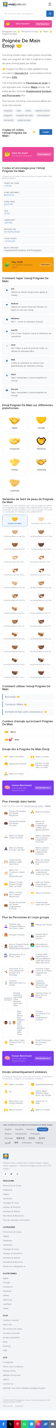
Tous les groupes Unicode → (16, 1220)
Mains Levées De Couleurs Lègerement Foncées (39, 851)
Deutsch (31, 1129)
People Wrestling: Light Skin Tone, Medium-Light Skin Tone (13, 999)
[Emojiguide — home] (14, 4)
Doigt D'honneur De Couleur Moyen (40, 1042)
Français (43, 1129)
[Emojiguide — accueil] (6, 1156)
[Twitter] (11, 1174)
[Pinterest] (17, 1174)
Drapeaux (7, 1190)
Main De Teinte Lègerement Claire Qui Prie (40, 872)
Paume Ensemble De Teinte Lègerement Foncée (15, 905)
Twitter (6, 1295)
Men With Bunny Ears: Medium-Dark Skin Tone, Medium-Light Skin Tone (14, 1023)
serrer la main (24, 120)
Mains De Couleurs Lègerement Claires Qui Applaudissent (39, 825)
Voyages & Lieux (11, 1203)
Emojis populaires (11, 1337)
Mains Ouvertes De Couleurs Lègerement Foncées (40, 838)
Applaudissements (15, 764)
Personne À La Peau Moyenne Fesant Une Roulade (14, 971)
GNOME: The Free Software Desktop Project (24, 1388)
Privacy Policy (9, 1371)
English (8, 1129)
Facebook (8, 1287)
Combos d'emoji (11, 1320)
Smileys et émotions (12, 1253)
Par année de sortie (12, 1329)
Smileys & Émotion (12, 1207)
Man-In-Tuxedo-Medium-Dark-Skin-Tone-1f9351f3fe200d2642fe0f (15, 946)
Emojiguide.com (9, 31)
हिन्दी (16, 1142)
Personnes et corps (30, 31)
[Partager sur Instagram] (38, 1424)
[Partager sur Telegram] (31, 1424)
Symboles (7, 1198)
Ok (8, 1092)
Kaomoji (7, 1346)
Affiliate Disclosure (11, 1375)
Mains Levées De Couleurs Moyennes (13, 894)
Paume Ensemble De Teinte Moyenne (15, 813)
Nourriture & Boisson (13, 1262)
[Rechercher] (50, 14)
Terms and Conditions (13, 1366)
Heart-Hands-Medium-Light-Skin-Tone (13, 862)
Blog (5, 1342)
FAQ (5, 1350)
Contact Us (8, 1384)
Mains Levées (39, 757)
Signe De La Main (38, 1102)
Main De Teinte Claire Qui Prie (13, 836)
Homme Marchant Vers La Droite (14, 983)
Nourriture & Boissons (13, 1215)
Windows (7, 1291)
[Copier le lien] (45, 1424)
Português (35, 1134)
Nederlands (21, 1134)
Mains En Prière (14, 774)
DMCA (6, 1379)
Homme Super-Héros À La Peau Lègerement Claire (41, 971)
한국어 (42, 1138)
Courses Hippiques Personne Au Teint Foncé (39, 984)
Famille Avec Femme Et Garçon (39, 936)
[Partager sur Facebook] (3, 1424)
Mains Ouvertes (14, 757)
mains (28, 110)
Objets (6, 1194)
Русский (9, 1138)
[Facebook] (5, 1174)
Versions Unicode (11, 1333)
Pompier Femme (14, 935)
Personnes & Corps (12, 1185)
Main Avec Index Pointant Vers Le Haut (14, 1042)
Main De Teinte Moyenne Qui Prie (40, 862)
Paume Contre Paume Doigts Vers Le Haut (39, 765)
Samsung (7, 1300)
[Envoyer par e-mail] (52, 1424)
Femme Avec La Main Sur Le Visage (40, 995)
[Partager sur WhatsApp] (24, 1424)
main (19, 110)
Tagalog (39, 1142)
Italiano (8, 1134)
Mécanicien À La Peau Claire (14, 955)
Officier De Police (41, 925)
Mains (46, 31)
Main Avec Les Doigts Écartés (13, 1102)
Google (6, 1282)
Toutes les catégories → (14, 1266)
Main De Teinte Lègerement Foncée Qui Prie (40, 884)
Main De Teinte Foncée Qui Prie (14, 849)
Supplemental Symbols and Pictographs (23, 250)
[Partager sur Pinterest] (17, 1424)
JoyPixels (7, 1304)
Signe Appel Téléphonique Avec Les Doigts (40, 1093)
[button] (28, 185)
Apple (6, 1278)
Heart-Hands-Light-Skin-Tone (40, 903)
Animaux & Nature (11, 1211)
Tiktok (6, 1308)
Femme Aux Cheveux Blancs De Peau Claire (14, 926)
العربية (8, 1142)
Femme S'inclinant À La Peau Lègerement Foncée (40, 1015)
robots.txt (19, 1406)
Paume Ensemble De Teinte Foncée (15, 823)
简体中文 (20, 1138)
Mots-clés (7, 1324)
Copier (45, 132)
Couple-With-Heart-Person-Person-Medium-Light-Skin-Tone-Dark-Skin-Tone (40, 958)
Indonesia (26, 1142)
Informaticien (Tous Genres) (39, 945)
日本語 (32, 1138)
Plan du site (8, 1406)
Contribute (8, 1362)
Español (19, 1129)
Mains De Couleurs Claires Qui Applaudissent (14, 873)
